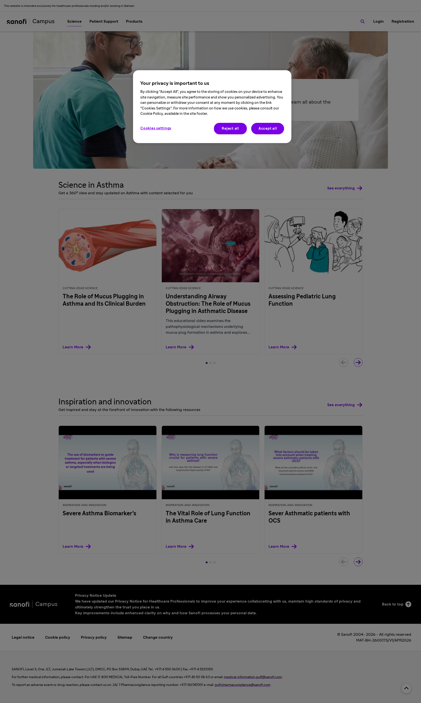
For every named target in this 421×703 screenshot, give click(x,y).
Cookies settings (155, 128)
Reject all (230, 128)
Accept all (267, 128)
